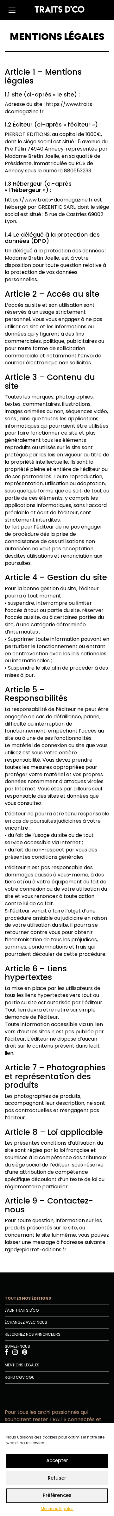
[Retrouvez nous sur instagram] (15, 1353)
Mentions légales (57, 1508)
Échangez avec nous (26, 1322)
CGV (20, 1377)
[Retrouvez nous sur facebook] (7, 1353)
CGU (30, 1377)
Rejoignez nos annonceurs (32, 1334)
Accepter (57, 1460)
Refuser (57, 1478)
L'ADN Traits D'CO (22, 1310)
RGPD (10, 1377)
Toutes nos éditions (28, 1298)
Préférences (57, 1495)
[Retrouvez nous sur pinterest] (24, 1353)
